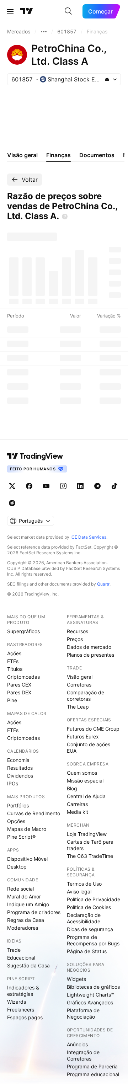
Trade (14, 950)
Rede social (20, 889)
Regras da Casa (25, 920)
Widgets (76, 979)
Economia (18, 760)
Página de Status (87, 951)
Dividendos (20, 776)
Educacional (21, 958)
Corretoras (79, 685)
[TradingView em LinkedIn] (80, 486)
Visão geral (79, 677)
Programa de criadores (33, 912)
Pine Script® (21, 837)
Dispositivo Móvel (27, 859)
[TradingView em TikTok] (114, 486)
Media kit (77, 812)
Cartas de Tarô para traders (90, 845)
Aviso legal (79, 891)
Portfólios (18, 805)
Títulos (14, 669)
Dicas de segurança (90, 929)
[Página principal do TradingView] (26, 11)
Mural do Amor (24, 896)
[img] (107, 79)
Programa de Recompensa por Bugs (93, 940)
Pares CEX (19, 685)
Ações (14, 653)
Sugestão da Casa (28, 965)
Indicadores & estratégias (23, 990)
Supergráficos (23, 631)
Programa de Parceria (92, 1066)
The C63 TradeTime (90, 856)
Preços (75, 639)
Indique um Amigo (28, 904)
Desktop (17, 867)
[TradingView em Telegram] (97, 486)
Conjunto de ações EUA (88, 747)
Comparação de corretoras (85, 695)
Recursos (77, 631)
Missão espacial (85, 781)
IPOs (12, 783)
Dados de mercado (89, 647)
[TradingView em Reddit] (12, 503)
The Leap (78, 707)
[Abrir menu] (10, 11)
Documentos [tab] (96, 155)
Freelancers (20, 1010)
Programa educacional (93, 1074)
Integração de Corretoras (83, 1055)
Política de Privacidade (93, 899)
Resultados (20, 768)
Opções (16, 821)
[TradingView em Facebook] (29, 486)
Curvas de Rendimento (33, 813)
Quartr (103, 584)
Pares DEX (19, 692)
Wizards (16, 1002)
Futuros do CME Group (93, 729)
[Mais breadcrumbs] (44, 31)
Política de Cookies (89, 907)
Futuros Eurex (83, 736)
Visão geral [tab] (22, 155)
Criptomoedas (23, 677)
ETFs (12, 661)
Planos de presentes (90, 655)
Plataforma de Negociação (83, 1013)
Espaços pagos (25, 1017)
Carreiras (77, 804)
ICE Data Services (88, 537)
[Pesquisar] (68, 11)
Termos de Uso (84, 884)
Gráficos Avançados (90, 1002)
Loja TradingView (87, 834)
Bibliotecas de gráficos (93, 987)
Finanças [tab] (58, 155)
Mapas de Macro (26, 829)
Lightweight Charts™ (90, 995)
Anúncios (77, 1044)
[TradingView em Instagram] (63, 486)
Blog (72, 788)
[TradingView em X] (12, 486)
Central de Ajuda (86, 796)
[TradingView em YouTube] (46, 486)
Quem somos (82, 773)
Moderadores (22, 928)
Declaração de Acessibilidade (84, 918)
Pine (12, 700)
